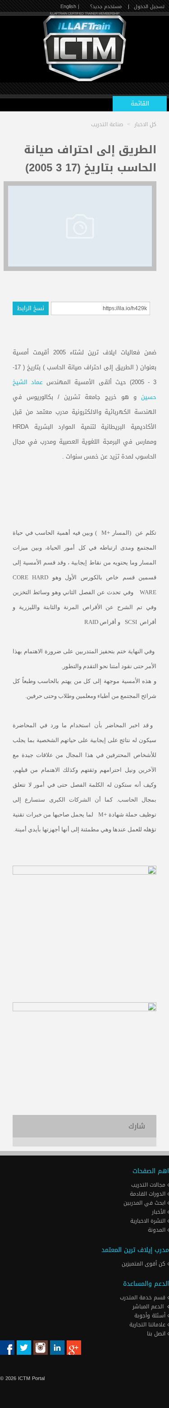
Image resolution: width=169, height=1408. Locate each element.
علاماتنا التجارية (148, 1325)
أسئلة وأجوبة (150, 1316)
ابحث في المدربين (145, 1203)
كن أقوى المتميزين (144, 1264)
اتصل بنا (157, 1334)
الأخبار (159, 1212)
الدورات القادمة (148, 1194)
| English (69, 6)
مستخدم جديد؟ (106, 6)
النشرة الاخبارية (148, 1221)
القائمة (140, 103)
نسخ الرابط (30, 308)
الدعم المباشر (148, 1307)
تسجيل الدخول (149, 6)
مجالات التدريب (149, 1185)
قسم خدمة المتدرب (143, 1298)
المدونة (157, 1230)
